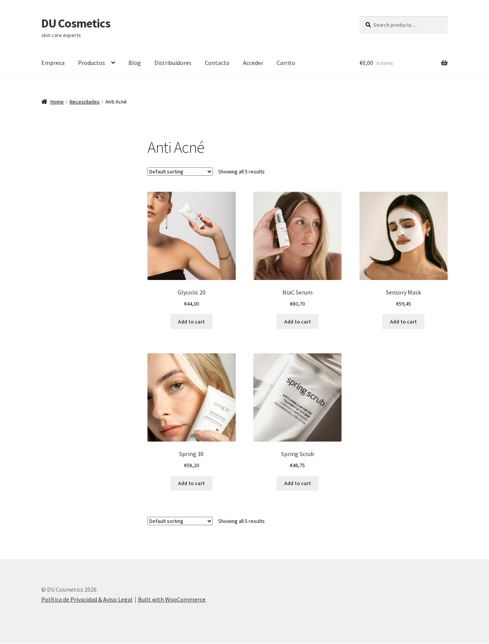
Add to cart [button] (191, 321)
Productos (91, 62)
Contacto (217, 62)
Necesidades (85, 101)
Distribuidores (172, 62)
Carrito (286, 62)
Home (57, 101)
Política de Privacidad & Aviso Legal (87, 599)
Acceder (253, 62)
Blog (134, 62)
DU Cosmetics (75, 23)
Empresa (53, 62)
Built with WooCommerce (172, 599)
